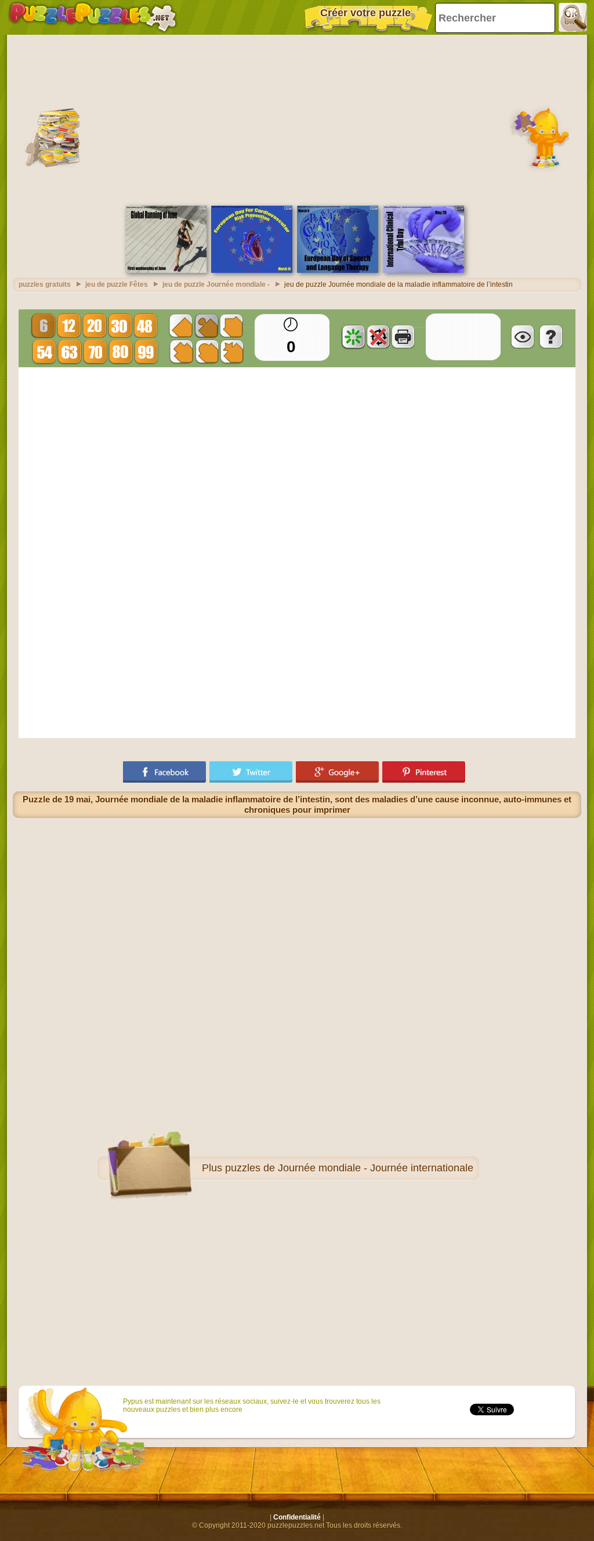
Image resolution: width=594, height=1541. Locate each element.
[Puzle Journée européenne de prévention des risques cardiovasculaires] (251, 270)
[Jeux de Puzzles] (93, 17)
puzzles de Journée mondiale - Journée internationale (349, 1168)
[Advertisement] (297, 119)
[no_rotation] (378, 336)
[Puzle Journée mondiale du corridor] (166, 270)
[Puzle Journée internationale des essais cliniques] (423, 270)
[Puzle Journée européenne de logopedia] (337, 270)
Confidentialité (297, 1517)
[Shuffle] (353, 336)
